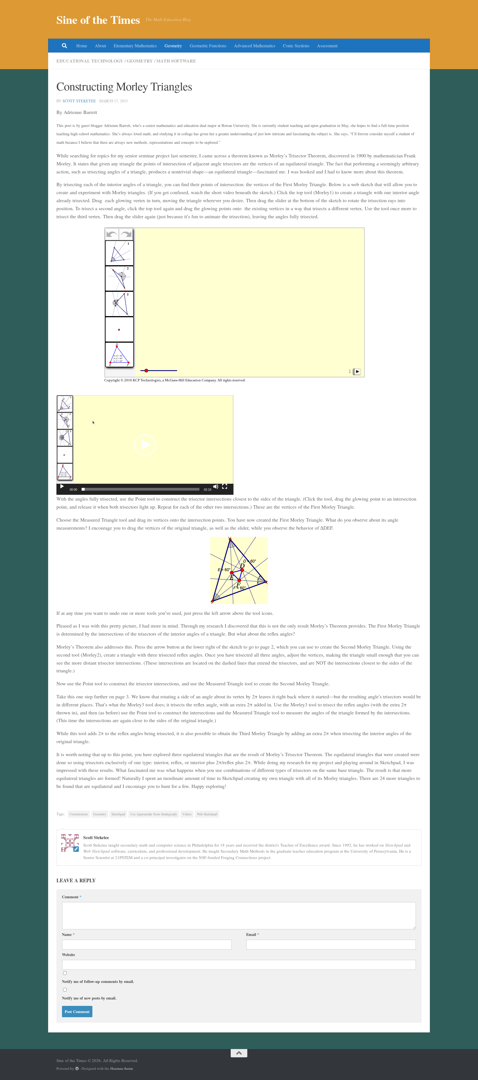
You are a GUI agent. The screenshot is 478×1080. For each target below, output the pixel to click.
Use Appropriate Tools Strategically (153, 814)
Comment (72, 897)
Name (68, 934)
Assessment (327, 45)
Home (81, 45)
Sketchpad (118, 814)
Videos (187, 814)
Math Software (176, 61)
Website (68, 954)
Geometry (173, 45)
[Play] (62, 486)
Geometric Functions (208, 45)
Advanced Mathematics (254, 45)
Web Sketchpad (207, 814)
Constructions (79, 814)
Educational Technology (89, 61)
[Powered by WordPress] (77, 1068)
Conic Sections (296, 45)
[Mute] (216, 486)
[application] (144, 445)
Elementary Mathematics (135, 45)
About (100, 45)
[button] (145, 445)
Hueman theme (121, 1068)
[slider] (140, 489)
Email (252, 934)
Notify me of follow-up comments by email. (98, 981)
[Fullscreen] (224, 486)
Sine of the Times (98, 19)
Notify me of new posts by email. (89, 998)
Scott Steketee (79, 100)
